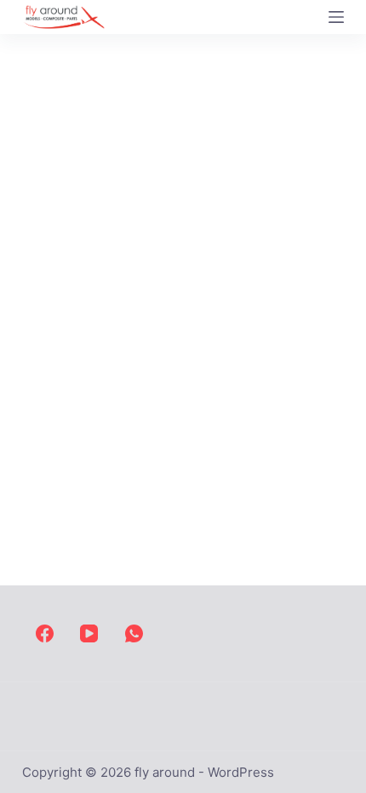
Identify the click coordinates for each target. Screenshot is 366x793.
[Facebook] (44, 633)
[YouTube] (89, 633)
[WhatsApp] (134, 633)
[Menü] (336, 17)
